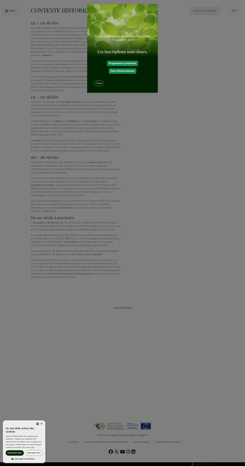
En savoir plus (29, 447)
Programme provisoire (122, 63)
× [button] (41, 424)
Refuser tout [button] (34, 453)
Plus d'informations (122, 71)
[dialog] (24, 441)
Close (99, 83)
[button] (24, 458)
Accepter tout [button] (15, 453)
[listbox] (37, 423)
